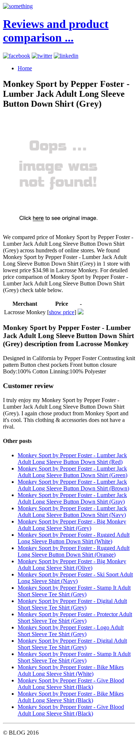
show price (61, 312)
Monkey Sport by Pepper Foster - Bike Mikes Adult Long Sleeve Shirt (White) (71, 670)
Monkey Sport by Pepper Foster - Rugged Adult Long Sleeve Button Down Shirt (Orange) (74, 551)
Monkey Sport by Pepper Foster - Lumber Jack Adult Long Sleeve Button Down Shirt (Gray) (72, 498)
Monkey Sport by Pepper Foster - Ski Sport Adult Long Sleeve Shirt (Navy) (75, 577)
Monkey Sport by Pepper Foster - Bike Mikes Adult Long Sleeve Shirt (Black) (71, 696)
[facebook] (16, 56)
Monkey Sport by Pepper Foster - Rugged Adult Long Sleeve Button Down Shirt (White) (74, 538)
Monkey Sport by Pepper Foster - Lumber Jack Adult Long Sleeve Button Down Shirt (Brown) (73, 485)
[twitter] (42, 56)
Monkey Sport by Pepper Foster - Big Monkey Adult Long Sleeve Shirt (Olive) (72, 564)
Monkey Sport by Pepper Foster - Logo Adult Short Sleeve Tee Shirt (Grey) (71, 630)
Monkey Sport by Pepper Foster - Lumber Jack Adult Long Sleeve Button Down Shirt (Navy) (72, 511)
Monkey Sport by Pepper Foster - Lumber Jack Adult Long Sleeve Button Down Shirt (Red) (72, 458)
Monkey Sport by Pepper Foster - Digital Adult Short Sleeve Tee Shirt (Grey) (72, 604)
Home (25, 68)
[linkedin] (66, 56)
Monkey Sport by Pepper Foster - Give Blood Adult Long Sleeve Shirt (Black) (71, 683)
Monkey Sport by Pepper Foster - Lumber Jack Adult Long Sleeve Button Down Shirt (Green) (72, 471)
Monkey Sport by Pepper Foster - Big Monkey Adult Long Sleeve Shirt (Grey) (72, 524)
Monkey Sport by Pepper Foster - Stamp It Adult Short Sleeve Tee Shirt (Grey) (74, 591)
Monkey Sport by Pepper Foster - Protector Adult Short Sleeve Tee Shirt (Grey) (75, 617)
